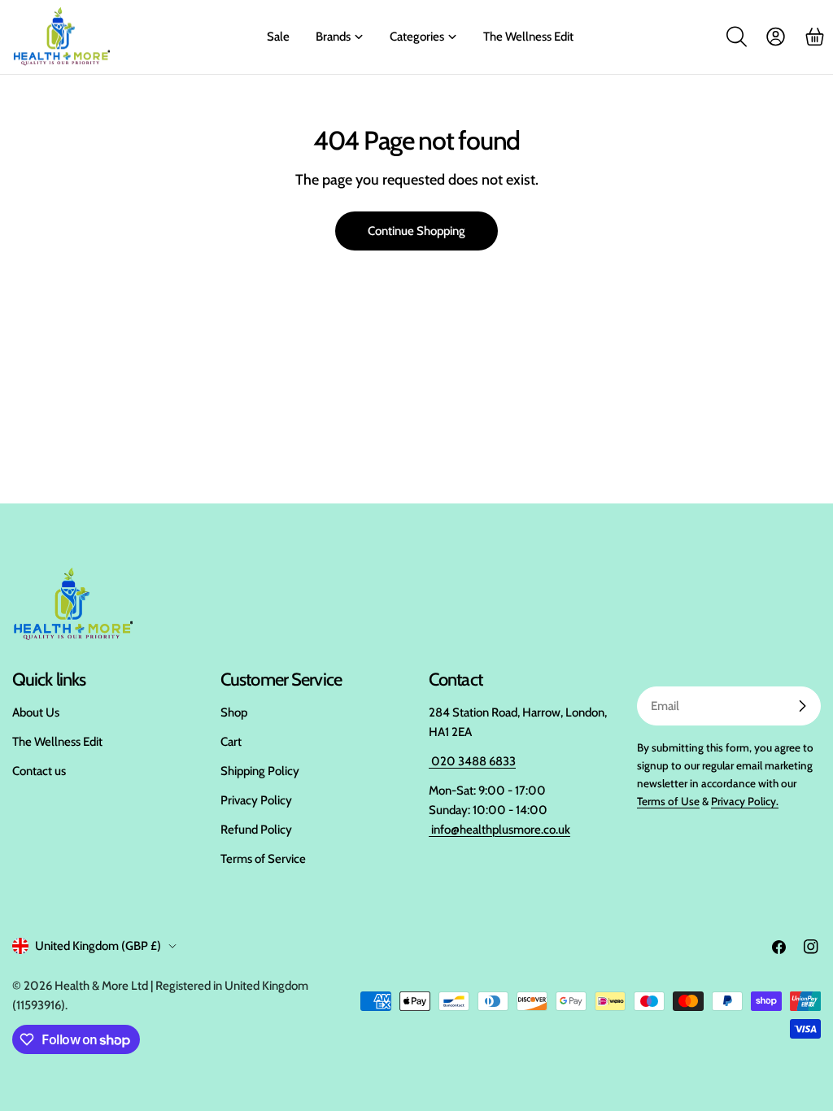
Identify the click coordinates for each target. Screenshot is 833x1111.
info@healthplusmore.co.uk (499, 829)
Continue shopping (416, 231)
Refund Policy (256, 829)
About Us (35, 712)
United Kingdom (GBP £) (98, 946)
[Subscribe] (802, 706)
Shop (233, 712)
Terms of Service (263, 859)
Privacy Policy (256, 800)
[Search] (736, 36)
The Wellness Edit (57, 741)
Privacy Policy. (744, 801)
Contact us (39, 771)
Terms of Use (668, 801)
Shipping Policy (259, 771)
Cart (231, 741)
